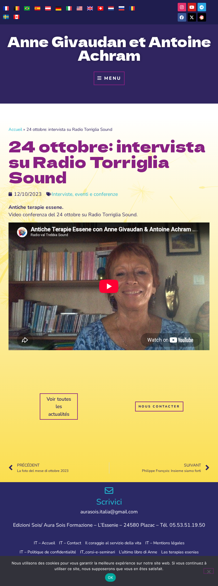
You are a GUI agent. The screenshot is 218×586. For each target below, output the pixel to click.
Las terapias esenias (180, 552)
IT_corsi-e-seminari (97, 552)
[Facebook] (182, 17)
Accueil (15, 129)
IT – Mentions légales (165, 543)
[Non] (209, 571)
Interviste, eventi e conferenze (85, 194)
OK (110, 577)
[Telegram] (202, 7)
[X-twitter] (192, 17)
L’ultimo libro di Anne (138, 552)
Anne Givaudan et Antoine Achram (109, 48)
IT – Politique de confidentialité (48, 552)
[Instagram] (182, 7)
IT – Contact (70, 543)
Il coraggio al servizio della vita (113, 543)
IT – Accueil (44, 543)
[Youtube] (192, 7)
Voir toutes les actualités (59, 406)
